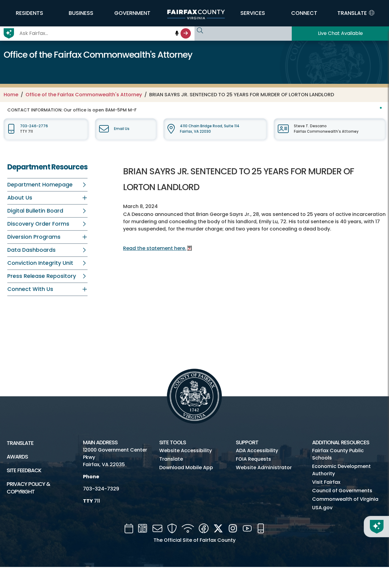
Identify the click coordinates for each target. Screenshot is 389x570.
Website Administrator (264, 467)
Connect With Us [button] (30, 289)
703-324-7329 (101, 488)
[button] (29, 13)
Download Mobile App (186, 467)
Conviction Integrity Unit (40, 263)
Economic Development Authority (341, 470)
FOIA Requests (253, 459)
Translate (20, 443)
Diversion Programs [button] (33, 237)
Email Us (121, 128)
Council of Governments (342, 490)
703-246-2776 (34, 126)
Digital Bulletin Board (35, 210)
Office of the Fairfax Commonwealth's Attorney (84, 94)
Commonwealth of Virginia (345, 499)
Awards (17, 456)
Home (11, 94)
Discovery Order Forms (38, 223)
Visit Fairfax (326, 482)
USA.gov (322, 507)
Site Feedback (24, 470)
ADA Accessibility (257, 450)
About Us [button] (19, 197)
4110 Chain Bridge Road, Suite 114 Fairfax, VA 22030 (209, 129)
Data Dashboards (31, 250)
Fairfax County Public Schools (338, 454)
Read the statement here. (154, 248)
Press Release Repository (41, 276)
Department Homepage (40, 184)
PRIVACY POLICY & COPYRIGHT (28, 487)
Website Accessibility (185, 450)
